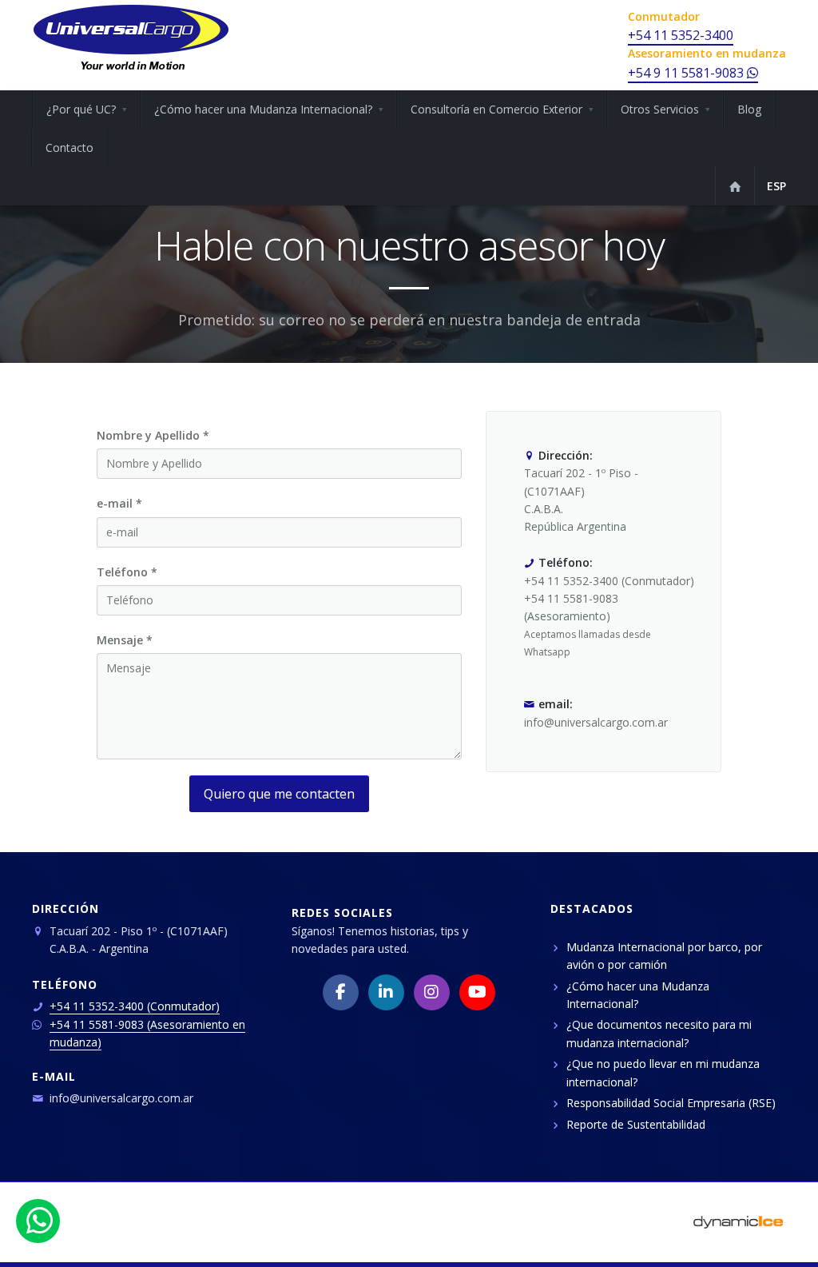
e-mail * (119, 503)
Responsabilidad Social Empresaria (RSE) (671, 1102)
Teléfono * (127, 572)
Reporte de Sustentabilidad (635, 1124)
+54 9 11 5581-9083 (687, 73)
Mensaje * (125, 639)
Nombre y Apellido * (153, 435)
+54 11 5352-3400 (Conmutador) (135, 1006)
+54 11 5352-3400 (680, 35)
